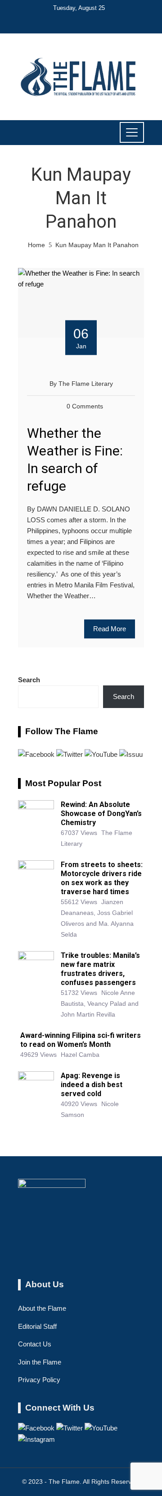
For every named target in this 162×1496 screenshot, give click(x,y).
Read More (109, 629)
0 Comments (85, 406)
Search (29, 680)
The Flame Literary (85, 383)
